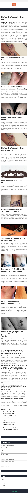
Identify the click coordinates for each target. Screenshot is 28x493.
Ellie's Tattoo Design (5, 447)
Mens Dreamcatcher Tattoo (9, 422)
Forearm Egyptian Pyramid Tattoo (7, 461)
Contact (3, 481)
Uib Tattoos (5, 420)
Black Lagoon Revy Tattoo (8, 424)
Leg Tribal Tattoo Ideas (5, 450)
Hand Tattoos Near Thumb (8, 413)
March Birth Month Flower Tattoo (7, 459)
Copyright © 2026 (14, 491)
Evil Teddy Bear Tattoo (5, 456)
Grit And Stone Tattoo (5, 466)
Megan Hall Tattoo (4, 454)
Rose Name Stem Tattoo (8, 418)
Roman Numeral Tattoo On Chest (10, 427)
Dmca (3, 479)
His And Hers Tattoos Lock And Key (10, 22)
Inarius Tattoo (3, 452)
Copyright (3, 485)
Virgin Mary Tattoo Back (5, 463)
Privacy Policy (4, 483)
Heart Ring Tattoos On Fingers (9, 415)
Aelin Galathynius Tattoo (8, 417)
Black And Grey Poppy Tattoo (9, 411)
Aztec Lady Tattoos (7, 426)
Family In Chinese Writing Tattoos (7, 445)
